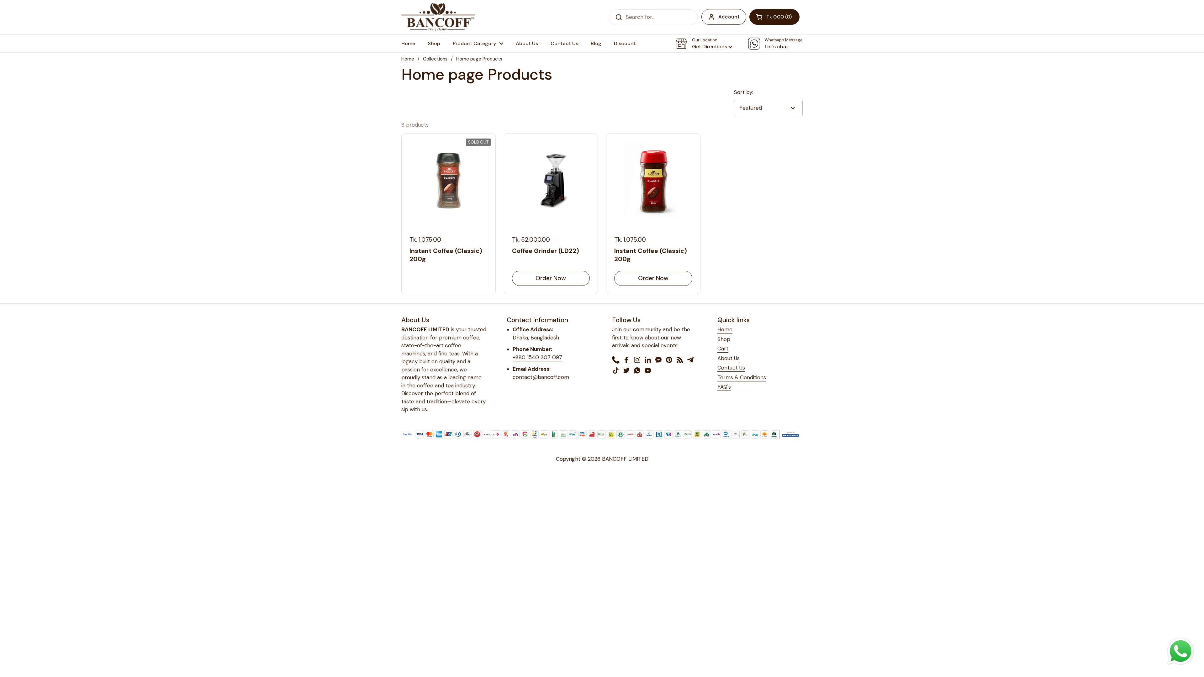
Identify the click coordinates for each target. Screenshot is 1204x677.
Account (729, 16)
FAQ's (724, 386)
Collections (435, 59)
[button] (774, 17)
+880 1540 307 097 (537, 357)
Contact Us (731, 367)
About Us (728, 358)
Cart (722, 348)
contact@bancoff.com (541, 377)
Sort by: (743, 92)
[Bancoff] (438, 17)
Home (407, 59)
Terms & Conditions (741, 377)
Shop (723, 339)
